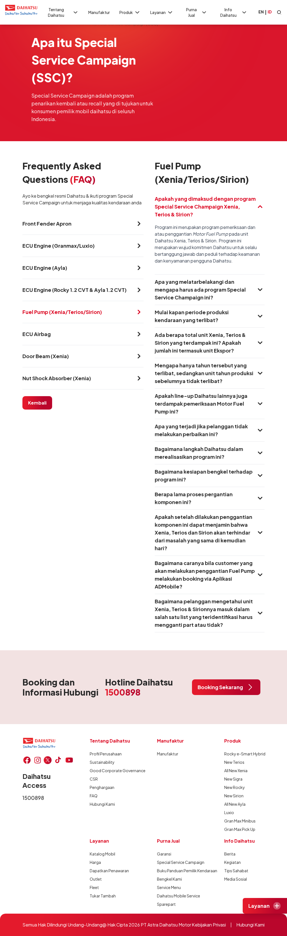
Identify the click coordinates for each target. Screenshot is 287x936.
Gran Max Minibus (240, 820)
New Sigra (233, 778)
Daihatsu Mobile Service (178, 895)
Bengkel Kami (169, 878)
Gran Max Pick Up (239, 829)
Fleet (94, 887)
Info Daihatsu (228, 12)
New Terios (234, 762)
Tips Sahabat (236, 870)
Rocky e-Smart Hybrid (244, 753)
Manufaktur (99, 12)
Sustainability (102, 762)
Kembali (37, 403)
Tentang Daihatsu (56, 12)
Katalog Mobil (102, 853)
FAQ (94, 795)
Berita (229, 853)
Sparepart (166, 904)
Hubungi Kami (102, 804)
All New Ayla (235, 804)
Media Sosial (235, 878)
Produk (126, 12)
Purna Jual (191, 12)
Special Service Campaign (180, 862)
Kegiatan (232, 862)
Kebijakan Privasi (209, 925)
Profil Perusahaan (106, 753)
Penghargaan (102, 787)
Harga (95, 862)
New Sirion (234, 795)
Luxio (229, 812)
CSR (94, 778)
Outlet (96, 878)
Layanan (158, 12)
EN (261, 11)
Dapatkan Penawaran (109, 870)
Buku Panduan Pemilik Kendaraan (187, 870)
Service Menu (169, 887)
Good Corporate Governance (117, 770)
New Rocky (234, 787)
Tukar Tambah (103, 895)
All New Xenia (235, 770)
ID (270, 11)
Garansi (164, 853)
